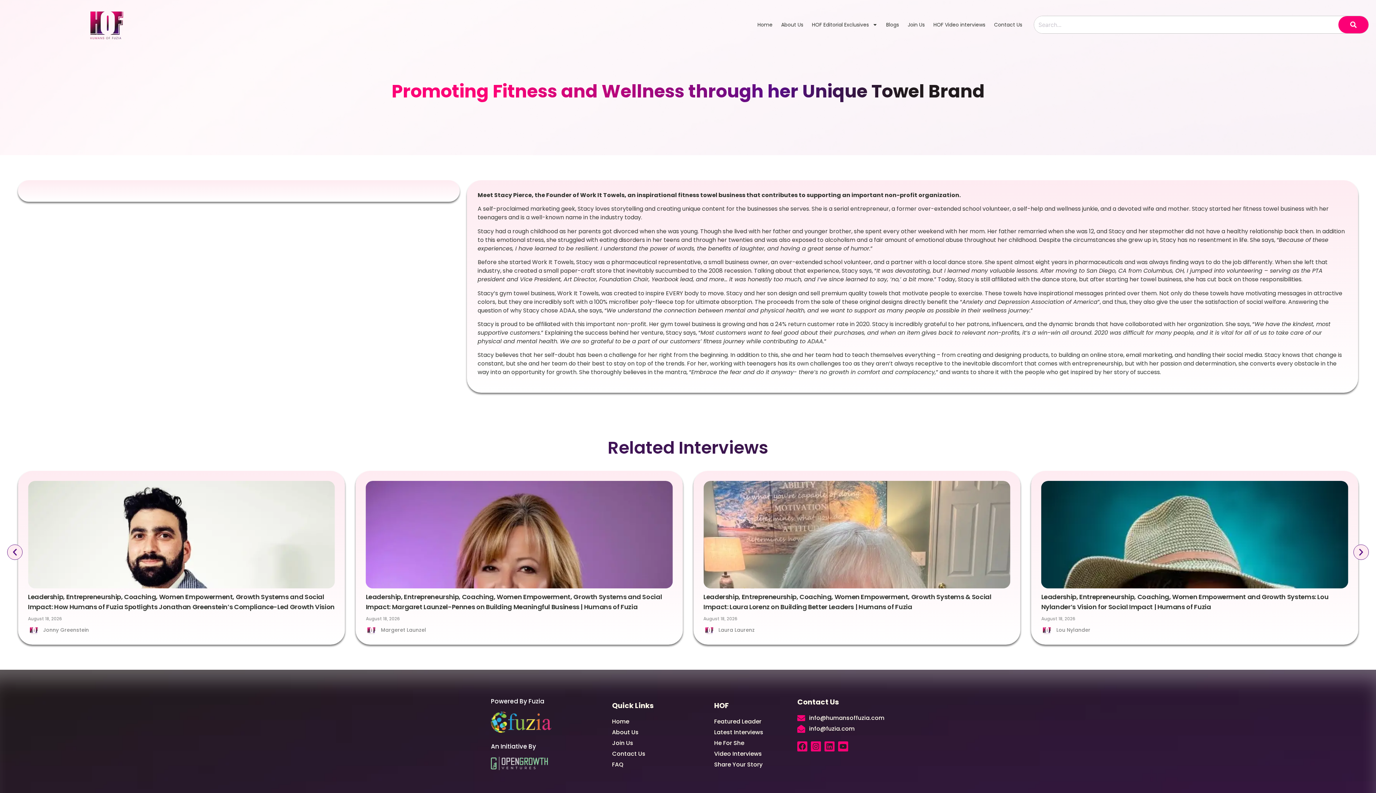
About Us (792, 24)
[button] (15, 552)
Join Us (916, 24)
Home (765, 24)
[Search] (1353, 24)
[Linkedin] (830, 746)
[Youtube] (843, 746)
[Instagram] (816, 746)
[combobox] (1186, 24)
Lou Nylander (1073, 630)
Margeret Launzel (403, 630)
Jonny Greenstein (66, 630)
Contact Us (1008, 24)
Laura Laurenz (736, 630)
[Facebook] (802, 746)
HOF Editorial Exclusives (840, 24)
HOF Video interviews (959, 24)
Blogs (892, 24)
